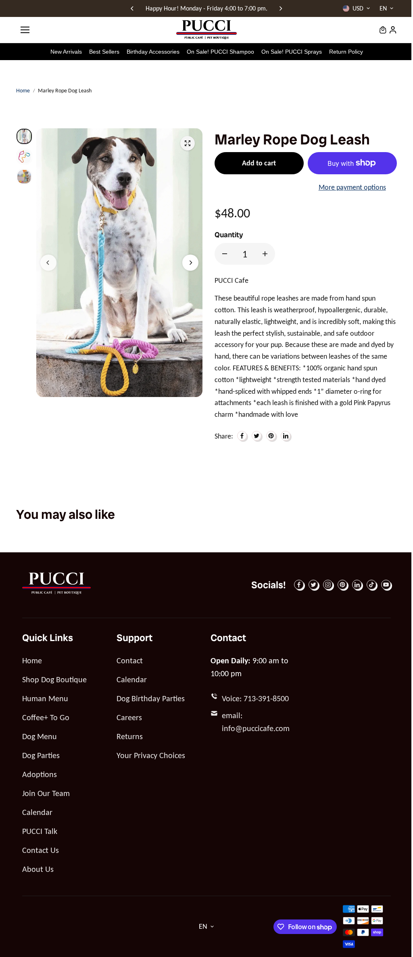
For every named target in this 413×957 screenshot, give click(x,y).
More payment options (352, 187)
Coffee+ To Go (45, 717)
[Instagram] (328, 584)
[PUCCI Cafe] (206, 29)
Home (23, 90)
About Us (38, 869)
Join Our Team (46, 793)
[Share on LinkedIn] (285, 436)
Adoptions (39, 774)
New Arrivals (66, 51)
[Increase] (265, 254)
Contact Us (40, 850)
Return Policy (346, 51)
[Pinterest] (271, 436)
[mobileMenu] (25, 30)
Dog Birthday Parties (151, 698)
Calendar (37, 812)
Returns (130, 736)
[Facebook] (242, 436)
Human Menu (45, 698)
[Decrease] (225, 254)
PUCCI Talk (39, 831)
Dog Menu (39, 736)
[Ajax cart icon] (383, 30)
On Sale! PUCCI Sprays (291, 51)
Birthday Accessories (153, 51)
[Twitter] (256, 436)
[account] (393, 30)
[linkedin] (357, 584)
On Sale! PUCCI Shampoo (220, 51)
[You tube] (386, 584)
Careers (129, 717)
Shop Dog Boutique (54, 679)
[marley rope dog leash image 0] (187, 143)
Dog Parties (41, 755)
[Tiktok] (371, 584)
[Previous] (133, 8)
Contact (130, 660)
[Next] (280, 8)
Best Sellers (104, 51)
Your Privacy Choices (151, 755)
